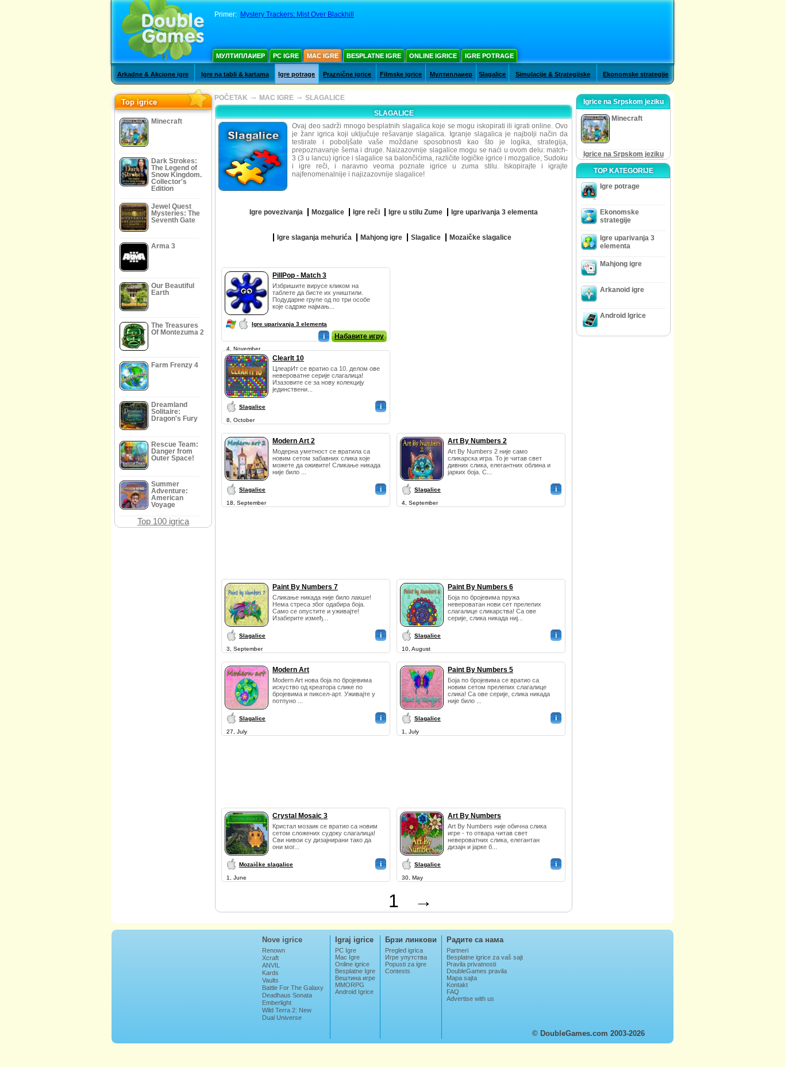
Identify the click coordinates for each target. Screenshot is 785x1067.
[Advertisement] (481, 339)
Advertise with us (470, 998)
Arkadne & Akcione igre (152, 74)
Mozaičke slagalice (266, 864)
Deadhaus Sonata (287, 995)
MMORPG (349, 984)
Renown (273, 950)
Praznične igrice (347, 74)
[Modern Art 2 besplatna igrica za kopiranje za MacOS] (246, 435)
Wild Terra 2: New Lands (286, 1013)
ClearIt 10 (288, 358)
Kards (270, 972)
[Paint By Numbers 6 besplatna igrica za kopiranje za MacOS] (422, 581)
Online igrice (433, 55)
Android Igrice (623, 316)
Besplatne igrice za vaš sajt (485, 957)
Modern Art (290, 670)
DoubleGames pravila (477, 971)
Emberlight (276, 1002)
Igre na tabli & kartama (235, 74)
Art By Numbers (474, 816)
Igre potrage (489, 55)
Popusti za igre (405, 964)
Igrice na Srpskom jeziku (623, 154)
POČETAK (231, 98)
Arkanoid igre (622, 290)
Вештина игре (355, 977)
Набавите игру (359, 336)
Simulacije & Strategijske (552, 74)
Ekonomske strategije (635, 74)
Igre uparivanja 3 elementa (289, 324)
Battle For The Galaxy (293, 987)
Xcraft (270, 957)
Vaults (270, 980)
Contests (397, 971)
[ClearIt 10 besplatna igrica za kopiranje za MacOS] (246, 352)
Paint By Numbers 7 (305, 587)
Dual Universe (282, 1017)
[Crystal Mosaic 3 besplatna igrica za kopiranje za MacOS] (246, 809)
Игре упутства (406, 957)
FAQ (453, 991)
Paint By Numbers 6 (480, 587)
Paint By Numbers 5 (480, 670)
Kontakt (457, 984)
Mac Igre (322, 55)
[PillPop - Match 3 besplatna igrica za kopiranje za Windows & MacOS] (246, 269)
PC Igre (286, 55)
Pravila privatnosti (471, 964)
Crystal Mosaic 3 (300, 816)
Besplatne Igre (374, 55)
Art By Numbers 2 (477, 441)
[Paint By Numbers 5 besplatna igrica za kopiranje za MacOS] (422, 663)
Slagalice (492, 74)
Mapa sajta (462, 977)
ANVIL (271, 965)
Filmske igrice (401, 74)
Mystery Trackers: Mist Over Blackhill (297, 14)
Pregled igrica (404, 950)
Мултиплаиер (240, 55)
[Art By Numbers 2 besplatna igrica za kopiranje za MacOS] (422, 435)
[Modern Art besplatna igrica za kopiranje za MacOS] (246, 663)
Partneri (457, 950)
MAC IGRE (276, 98)
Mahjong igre (621, 264)
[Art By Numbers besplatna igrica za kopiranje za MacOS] (422, 809)
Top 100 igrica (163, 521)
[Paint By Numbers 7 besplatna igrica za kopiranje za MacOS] (246, 581)
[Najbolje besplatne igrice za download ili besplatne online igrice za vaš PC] (163, 31)
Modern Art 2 (293, 441)
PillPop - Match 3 (299, 275)
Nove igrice (282, 939)
